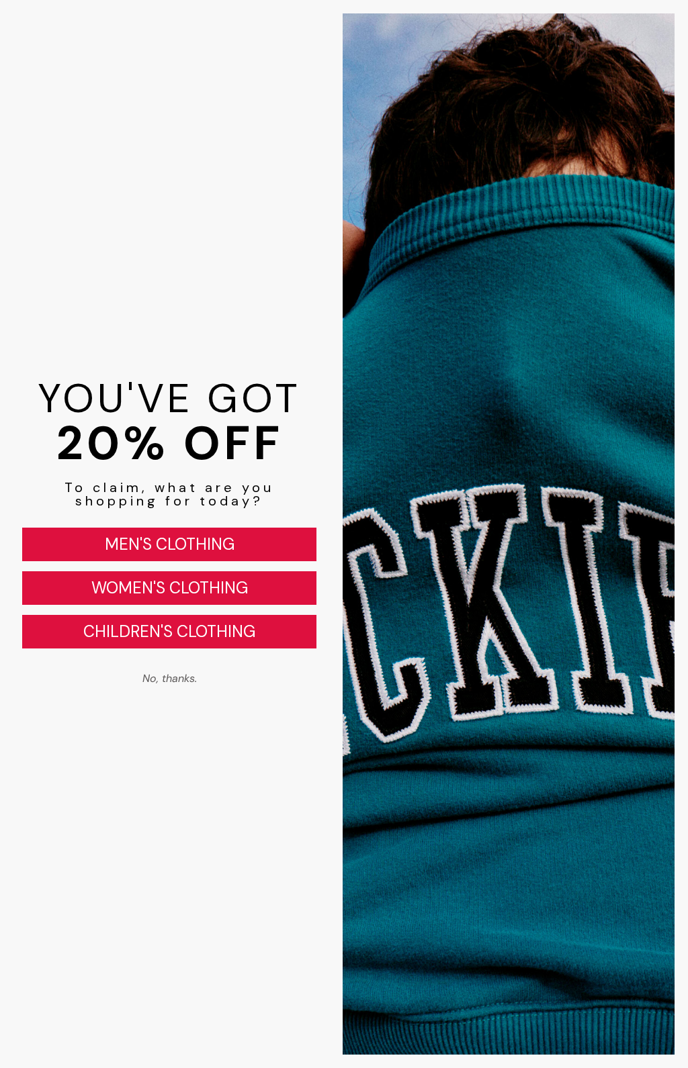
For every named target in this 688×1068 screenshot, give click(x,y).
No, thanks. (169, 678)
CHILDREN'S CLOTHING (169, 631)
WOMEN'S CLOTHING (169, 587)
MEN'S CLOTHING (169, 544)
